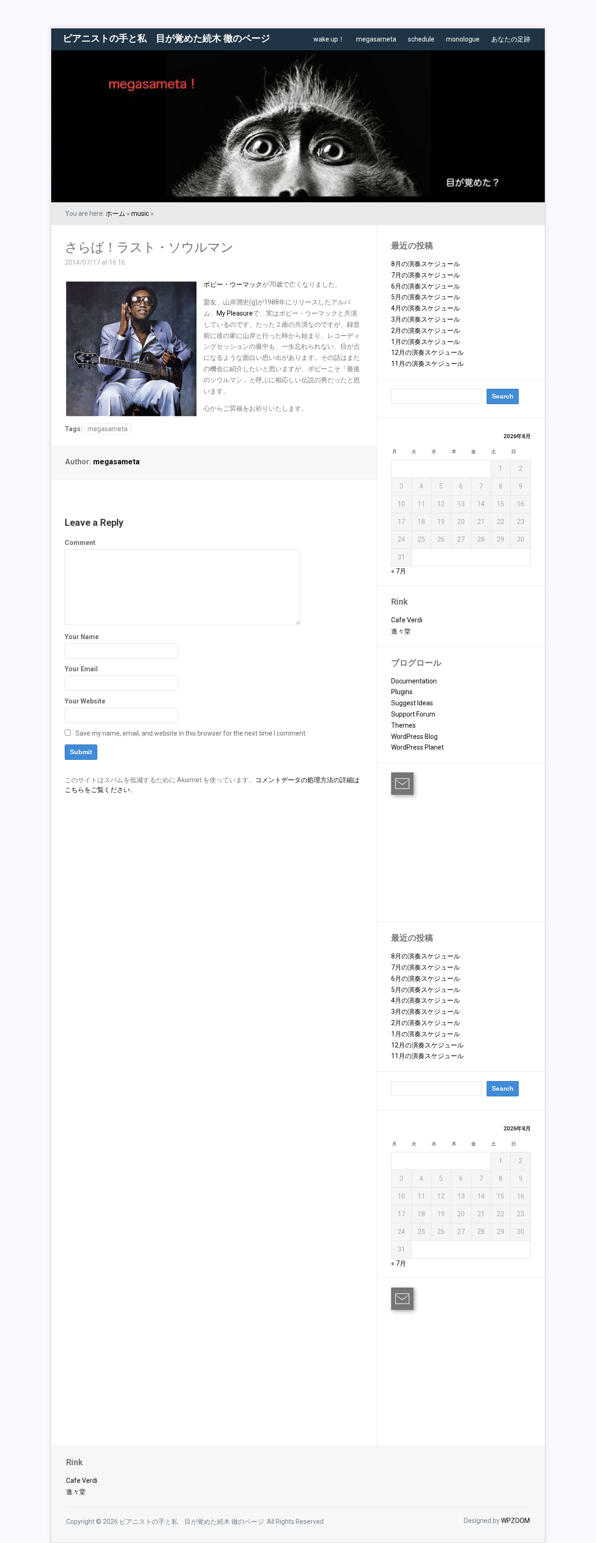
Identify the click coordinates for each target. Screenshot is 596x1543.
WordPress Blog (414, 736)
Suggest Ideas (412, 703)
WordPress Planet (417, 747)
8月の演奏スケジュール (425, 264)
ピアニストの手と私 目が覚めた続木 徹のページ (166, 38)
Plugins (402, 692)
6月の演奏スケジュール (425, 286)
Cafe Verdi (406, 620)
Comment (80, 542)
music (140, 213)
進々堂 (401, 631)
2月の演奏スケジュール (425, 330)
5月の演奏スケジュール (425, 297)
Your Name (82, 637)
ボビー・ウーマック (232, 284)
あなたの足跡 (510, 39)
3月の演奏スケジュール (425, 319)
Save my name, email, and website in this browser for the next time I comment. (191, 733)
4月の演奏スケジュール (425, 308)
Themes (403, 725)
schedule (421, 39)
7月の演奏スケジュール (425, 275)
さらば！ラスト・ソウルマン (149, 247)
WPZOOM (515, 1520)
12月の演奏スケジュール (427, 352)
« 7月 (398, 571)
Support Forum (413, 714)
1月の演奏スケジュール (425, 341)
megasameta (376, 39)
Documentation (414, 681)
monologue (463, 39)
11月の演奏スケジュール (427, 363)
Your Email (81, 669)
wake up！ (329, 39)
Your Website (85, 701)
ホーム (115, 213)
